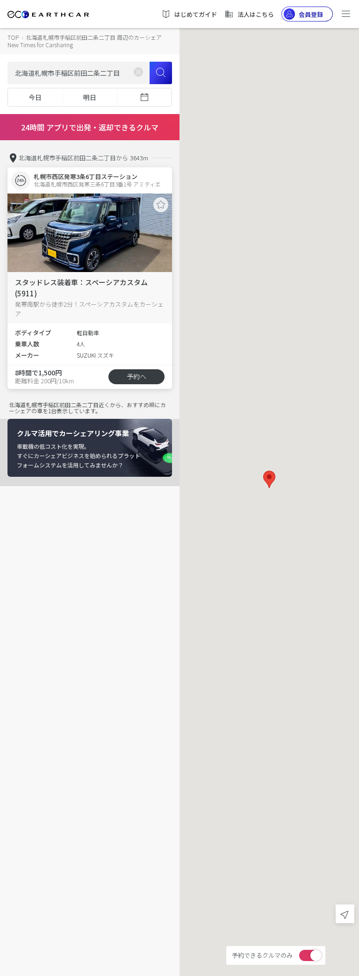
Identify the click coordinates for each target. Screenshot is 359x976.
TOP (13, 37)
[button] (269, 479)
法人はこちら (255, 14)
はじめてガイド (195, 14)
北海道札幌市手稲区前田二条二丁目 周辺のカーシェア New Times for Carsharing (84, 41)
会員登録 (311, 14)
